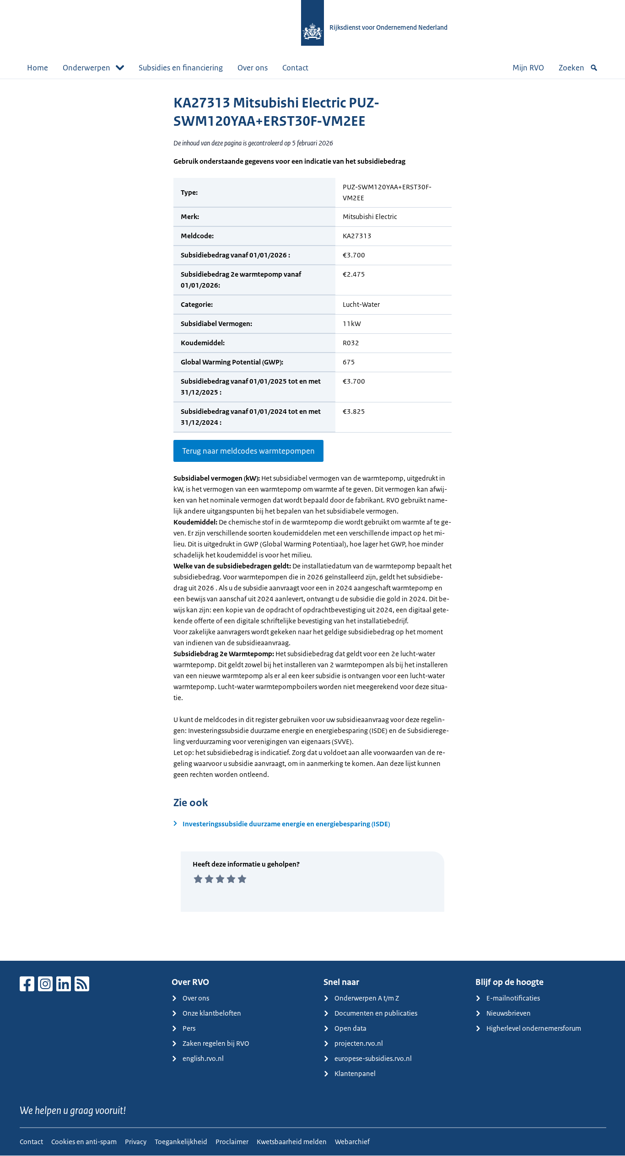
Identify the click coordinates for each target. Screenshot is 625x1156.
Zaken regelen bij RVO (216, 1043)
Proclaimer (232, 1141)
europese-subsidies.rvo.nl (373, 1058)
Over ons (252, 68)
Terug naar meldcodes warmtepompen (248, 451)
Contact (295, 68)
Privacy (135, 1141)
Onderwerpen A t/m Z (366, 998)
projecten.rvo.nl (358, 1043)
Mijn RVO (528, 68)
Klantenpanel (355, 1073)
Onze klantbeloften (212, 1013)
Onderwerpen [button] (86, 68)
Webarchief (352, 1141)
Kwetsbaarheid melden (292, 1141)
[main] (312, 520)
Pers (189, 1028)
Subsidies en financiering (181, 68)
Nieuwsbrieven (508, 1013)
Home (37, 68)
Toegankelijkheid (181, 1141)
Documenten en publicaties (375, 1013)
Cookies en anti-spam (84, 1141)
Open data (350, 1028)
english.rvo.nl (203, 1058)
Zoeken (571, 68)
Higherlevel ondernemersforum (533, 1028)
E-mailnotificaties (513, 998)
